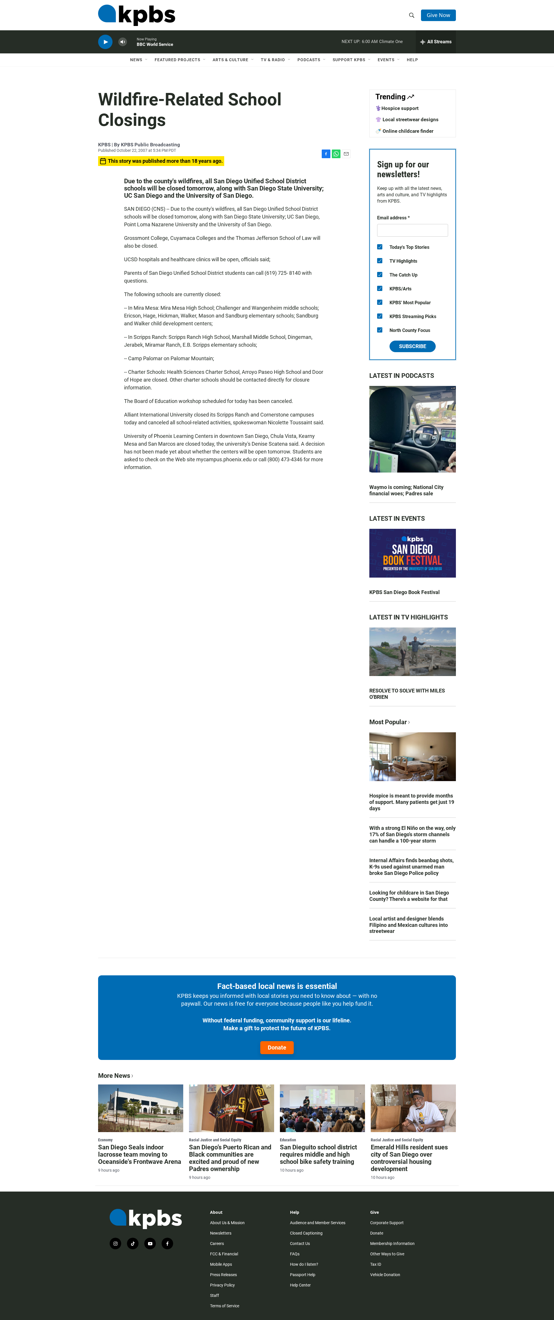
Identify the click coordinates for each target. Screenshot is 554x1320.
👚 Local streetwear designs (407, 119)
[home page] (136, 15)
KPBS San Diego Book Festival (404, 592)
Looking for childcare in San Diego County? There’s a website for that (409, 896)
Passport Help (302, 1274)
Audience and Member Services (317, 1222)
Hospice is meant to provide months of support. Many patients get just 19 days (411, 802)
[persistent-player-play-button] (105, 42)
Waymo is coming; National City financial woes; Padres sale (406, 490)
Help (412, 59)
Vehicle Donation (385, 1274)
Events (386, 59)
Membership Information (392, 1243)
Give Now (438, 15)
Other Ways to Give (387, 1254)
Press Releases (223, 1274)
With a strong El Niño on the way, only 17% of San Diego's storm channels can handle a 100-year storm (412, 834)
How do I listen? (304, 1264)
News (136, 59)
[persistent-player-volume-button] (123, 42)
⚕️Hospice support (397, 108)
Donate (277, 1047)
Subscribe (412, 346)
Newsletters (220, 1233)
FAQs (295, 1254)
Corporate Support (387, 1222)
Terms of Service (224, 1306)
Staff (214, 1295)
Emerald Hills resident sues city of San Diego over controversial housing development (409, 1158)
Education (288, 1140)
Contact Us (300, 1243)
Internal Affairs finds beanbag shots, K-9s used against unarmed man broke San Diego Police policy (411, 866)
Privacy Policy (222, 1285)
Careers (217, 1243)
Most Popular (388, 722)
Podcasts (308, 59)
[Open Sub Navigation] (146, 59)
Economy (105, 1140)
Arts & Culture (230, 59)
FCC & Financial (224, 1254)
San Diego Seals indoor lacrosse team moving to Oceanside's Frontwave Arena (139, 1154)
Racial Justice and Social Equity (215, 1140)
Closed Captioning (306, 1233)
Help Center (300, 1285)
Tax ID (375, 1264)
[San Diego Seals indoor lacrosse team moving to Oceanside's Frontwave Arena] (140, 1108)
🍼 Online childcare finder (404, 131)
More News (114, 1075)
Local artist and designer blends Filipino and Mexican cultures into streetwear (408, 925)
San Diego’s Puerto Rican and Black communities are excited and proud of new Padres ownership (230, 1158)
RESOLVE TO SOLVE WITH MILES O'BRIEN (407, 694)
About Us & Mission (227, 1222)
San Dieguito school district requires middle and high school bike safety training (318, 1154)
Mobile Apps (221, 1264)
